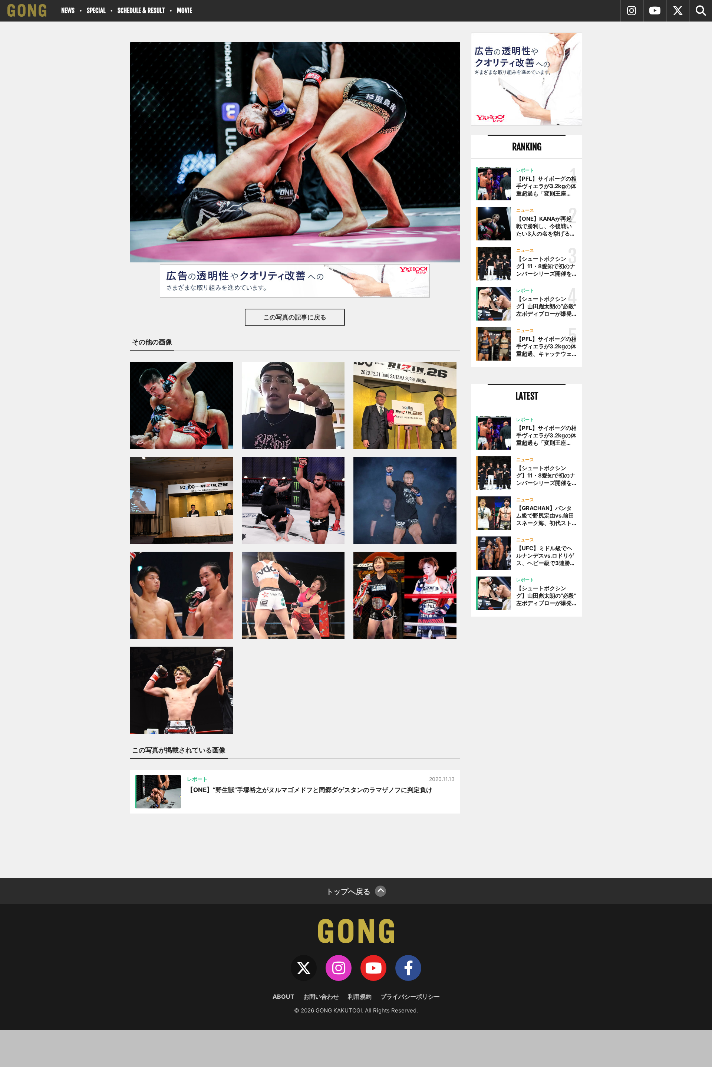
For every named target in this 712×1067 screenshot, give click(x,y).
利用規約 (360, 996)
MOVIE (184, 10)
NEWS (68, 10)
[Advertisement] (526, 744)
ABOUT (283, 996)
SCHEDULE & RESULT (141, 10)
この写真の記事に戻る (294, 317)
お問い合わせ (321, 996)
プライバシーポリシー (410, 996)
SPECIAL (96, 10)
